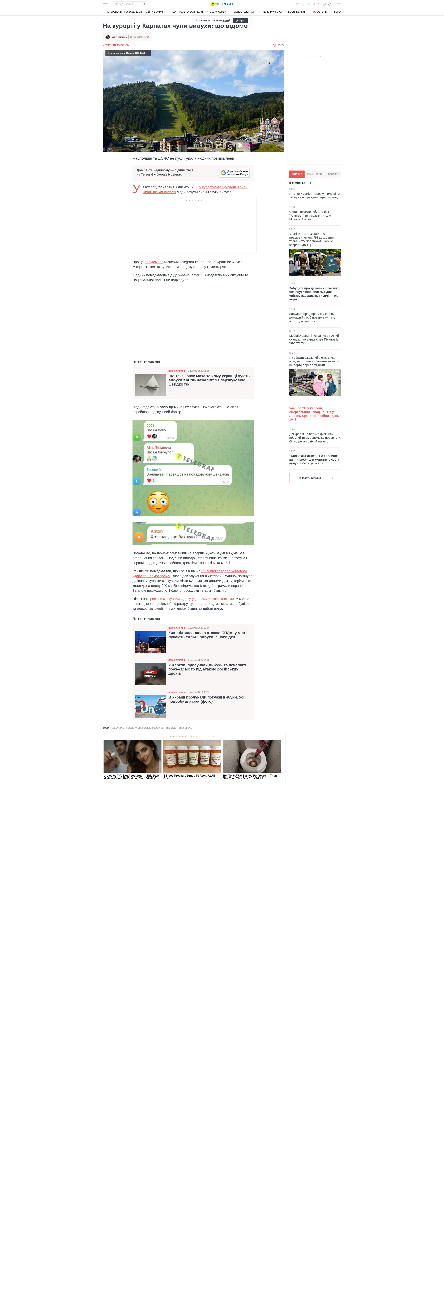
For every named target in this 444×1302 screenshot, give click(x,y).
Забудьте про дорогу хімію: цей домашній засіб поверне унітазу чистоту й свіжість (312, 317)
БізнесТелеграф (244, 11)
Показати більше (309, 477)
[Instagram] (324, 4)
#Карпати (117, 727)
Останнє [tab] (297, 174)
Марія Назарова (119, 37)
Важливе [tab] (333, 174)
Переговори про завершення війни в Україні (135, 11)
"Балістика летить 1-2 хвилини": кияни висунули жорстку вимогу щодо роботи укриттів (314, 459)
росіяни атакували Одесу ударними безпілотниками (192, 599)
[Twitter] (319, 4)
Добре (240, 20)
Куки (226, 20)
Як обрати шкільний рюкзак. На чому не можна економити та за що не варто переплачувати (314, 361)
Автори (322, 11)
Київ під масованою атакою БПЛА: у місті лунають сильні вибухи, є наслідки (207, 635)
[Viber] (303, 4)
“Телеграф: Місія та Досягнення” (284, 11)
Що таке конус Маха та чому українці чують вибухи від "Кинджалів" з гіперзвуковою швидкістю (209, 380)
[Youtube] (314, 4)
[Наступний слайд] (343, 11)
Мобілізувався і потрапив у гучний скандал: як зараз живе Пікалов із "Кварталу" (314, 339)
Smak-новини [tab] (315, 174)
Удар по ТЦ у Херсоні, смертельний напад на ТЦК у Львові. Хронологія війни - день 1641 (314, 413)
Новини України (177, 371)
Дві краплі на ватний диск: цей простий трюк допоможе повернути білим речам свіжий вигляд (314, 437)
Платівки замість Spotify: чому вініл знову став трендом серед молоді (314, 195)
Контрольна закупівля (187, 11)
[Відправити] (143, 4)
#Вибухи (170, 727)
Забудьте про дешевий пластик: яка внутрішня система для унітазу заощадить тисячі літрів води (314, 293)
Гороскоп (341, 11)
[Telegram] (308, 4)
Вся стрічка (297, 182)
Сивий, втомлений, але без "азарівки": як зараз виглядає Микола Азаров (310, 215)
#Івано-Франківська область (144, 727)
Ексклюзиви (218, 11)
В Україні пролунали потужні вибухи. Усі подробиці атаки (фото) (206, 699)
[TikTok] (329, 4)
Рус (338, 4)
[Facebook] (297, 4)
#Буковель (185, 727)
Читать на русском (116, 45)
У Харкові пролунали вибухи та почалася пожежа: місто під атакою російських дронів (207, 669)
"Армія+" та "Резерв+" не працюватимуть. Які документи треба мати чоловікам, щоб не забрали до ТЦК (311, 239)
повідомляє (154, 262)
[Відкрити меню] (105, 4)
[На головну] (222, 4)
